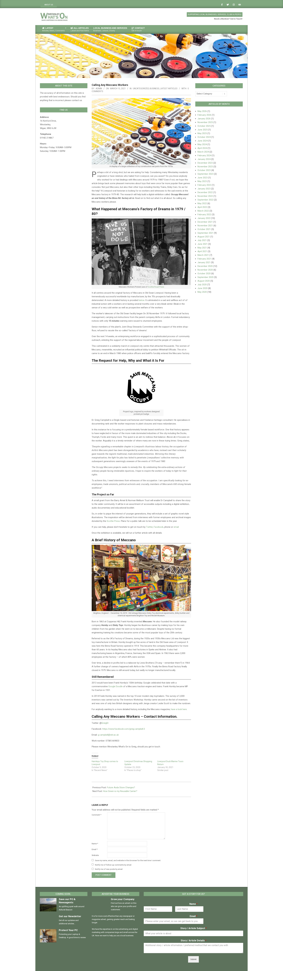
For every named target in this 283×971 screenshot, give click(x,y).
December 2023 (205, 163)
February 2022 (204, 214)
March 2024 (203, 151)
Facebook (158, 527)
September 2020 (205, 277)
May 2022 (202, 203)
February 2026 (204, 115)
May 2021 (202, 247)
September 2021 (205, 233)
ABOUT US (48, 5)
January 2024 (204, 159)
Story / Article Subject (193, 928)
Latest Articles (168, 88)
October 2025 (204, 126)
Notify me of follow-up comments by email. (113, 865)
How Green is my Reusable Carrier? (120, 791)
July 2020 (202, 284)
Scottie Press (113, 521)
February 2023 (204, 185)
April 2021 (202, 251)
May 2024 (202, 144)
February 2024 (204, 155)
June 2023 (203, 177)
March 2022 (203, 210)
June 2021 (203, 244)
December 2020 (205, 266)
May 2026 (202, 111)
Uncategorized (141, 88)
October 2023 (204, 170)
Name (95, 844)
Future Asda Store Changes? (121, 787)
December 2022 (205, 192)
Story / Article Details (193, 940)
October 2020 (204, 273)
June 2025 (203, 129)
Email (95, 849)
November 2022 (205, 196)
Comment (96, 815)
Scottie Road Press (156, 287)
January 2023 (204, 188)
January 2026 (204, 118)
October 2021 (204, 229)
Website (95, 855)
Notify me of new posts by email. (109, 869)
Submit (193, 959)
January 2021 (204, 262)
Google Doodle (115, 686)
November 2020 (205, 269)
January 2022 (204, 218)
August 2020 (204, 281)
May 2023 (202, 181)
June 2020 (203, 288)
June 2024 (203, 140)
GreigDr (105, 723)
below (141, 300)
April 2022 (202, 207)
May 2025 (202, 133)
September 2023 (205, 174)
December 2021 (205, 222)
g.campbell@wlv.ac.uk (108, 734)
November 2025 (205, 122)
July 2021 (202, 240)
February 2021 (204, 258)
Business (154, 88)
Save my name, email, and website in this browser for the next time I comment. (128, 860)
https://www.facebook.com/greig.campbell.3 (123, 729)
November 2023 (205, 166)
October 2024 (204, 137)
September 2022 (205, 199)
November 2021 (205, 225)
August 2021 (204, 236)
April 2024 (202, 148)
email (176, 527)
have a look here (179, 709)
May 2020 (202, 292)
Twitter (149, 527)
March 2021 (203, 255)
